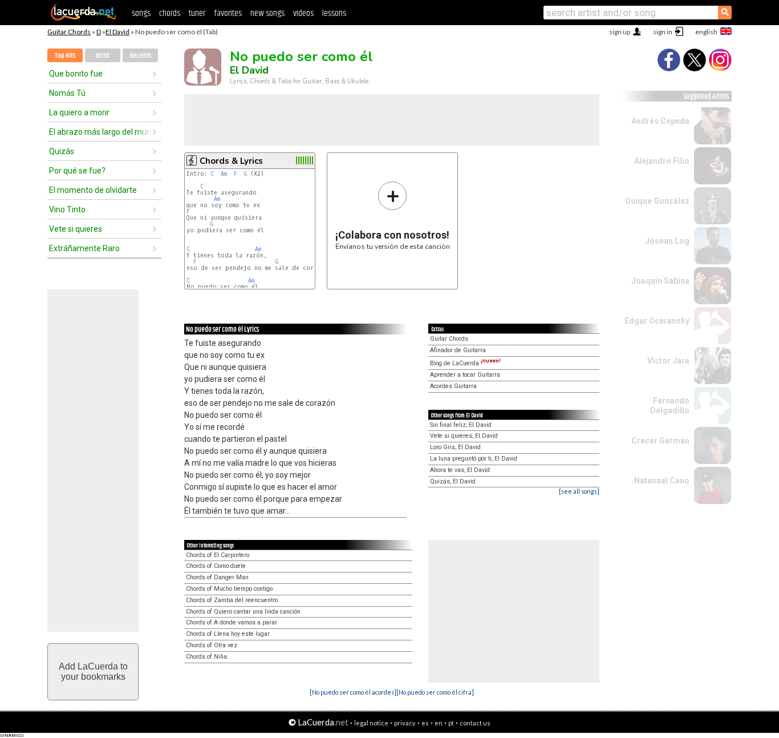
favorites (228, 13)
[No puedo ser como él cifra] (435, 692)
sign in (662, 31)
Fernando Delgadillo (669, 405)
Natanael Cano (661, 480)
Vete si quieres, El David (464, 435)
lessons (334, 13)
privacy (405, 723)
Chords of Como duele (216, 566)
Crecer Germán (660, 440)
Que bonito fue (76, 73)
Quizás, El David (453, 481)
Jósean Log (667, 240)
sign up (619, 31)
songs (141, 13)
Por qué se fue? (77, 170)
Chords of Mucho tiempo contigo (229, 588)
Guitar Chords (69, 31)
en (439, 723)
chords (169, 13)
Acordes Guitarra (453, 386)
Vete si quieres (75, 228)
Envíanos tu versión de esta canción (392, 215)
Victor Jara (668, 360)
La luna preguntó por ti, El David (473, 458)
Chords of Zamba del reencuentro (232, 600)
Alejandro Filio (661, 161)
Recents (140, 55)
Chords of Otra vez (211, 645)
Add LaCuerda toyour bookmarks (93, 671)
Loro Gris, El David (455, 447)
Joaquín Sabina (660, 280)
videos (303, 13)
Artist (102, 55)
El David (117, 31)
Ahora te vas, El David (460, 470)
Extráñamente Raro (84, 248)
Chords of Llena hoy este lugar (228, 634)
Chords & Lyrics (231, 161)
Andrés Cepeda (660, 121)
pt (451, 723)
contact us (475, 723)
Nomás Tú (67, 93)
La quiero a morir (79, 112)
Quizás (61, 151)
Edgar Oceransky (656, 320)
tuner (197, 13)
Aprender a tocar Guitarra (465, 374)
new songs (267, 13)
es (425, 723)
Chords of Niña (206, 656)
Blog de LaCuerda (465, 363)
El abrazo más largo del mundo (100, 131)
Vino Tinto (67, 209)
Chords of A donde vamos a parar (231, 622)
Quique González (657, 200)
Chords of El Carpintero (217, 555)
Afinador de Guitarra (458, 350)
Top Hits (65, 55)
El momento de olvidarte (93, 190)
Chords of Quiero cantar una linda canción (243, 611)
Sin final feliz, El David (461, 425)
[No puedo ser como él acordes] (353, 692)
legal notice (371, 723)
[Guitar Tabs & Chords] (83, 18)
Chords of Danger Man (217, 577)
